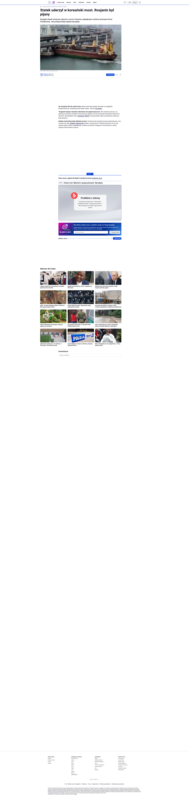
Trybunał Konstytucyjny (99, 764)
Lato (96, 768)
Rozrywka (81, 2)
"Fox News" (98, 108)
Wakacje (96, 769)
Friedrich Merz (121, 769)
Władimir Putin (121, 761)
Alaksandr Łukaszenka (122, 764)
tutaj (75, 794)
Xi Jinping (120, 766)
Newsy (96, 758)
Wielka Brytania (74, 774)
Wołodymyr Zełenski (122, 768)
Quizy (74, 2)
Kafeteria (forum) (51, 760)
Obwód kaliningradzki (99, 761)
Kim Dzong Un (121, 758)
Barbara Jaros (47, 74)
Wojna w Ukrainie (98, 766)
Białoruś (73, 773)
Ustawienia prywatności (117, 784)
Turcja (72, 761)
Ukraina (72, 760)
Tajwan (72, 768)
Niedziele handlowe (99, 760)
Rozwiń (89, 173)
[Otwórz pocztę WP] (125, 2)
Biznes (95, 2)
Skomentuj (111, 74)
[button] (129, 2)
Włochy (72, 764)
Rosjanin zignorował (76, 123)
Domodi (49, 758)
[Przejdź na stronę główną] (49, 3)
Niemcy (72, 771)
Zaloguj (135, 2)
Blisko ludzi (60, 2)
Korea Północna (74, 758)
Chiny (96, 763)
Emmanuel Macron (122, 763)
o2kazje (68, 2)
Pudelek (49, 763)
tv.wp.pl (49, 761)
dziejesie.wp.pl (97, 178)
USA (72, 769)
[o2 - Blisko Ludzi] (54, 2)
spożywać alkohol (83, 116)
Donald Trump (121, 760)
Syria (72, 766)
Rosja (72, 763)
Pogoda (88, 2)
